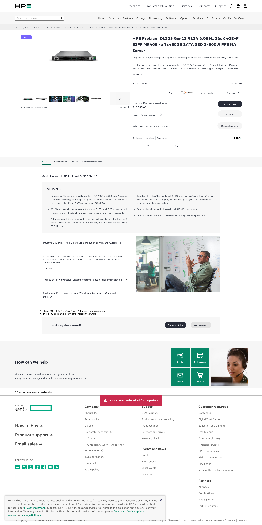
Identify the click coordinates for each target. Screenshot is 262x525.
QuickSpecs (137, 137)
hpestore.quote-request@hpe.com (69, 378)
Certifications (206, 493)
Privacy (140, 520)
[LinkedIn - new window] (17, 467)
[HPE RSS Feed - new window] (56, 467)
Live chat (180, 362)
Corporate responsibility (98, 431)
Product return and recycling (158, 419)
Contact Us (204, 412)
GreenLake (133, 6)
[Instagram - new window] (30, 467)
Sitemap (242, 520)
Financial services (208, 444)
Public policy (92, 469)
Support (220, 6)
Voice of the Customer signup (215, 470)
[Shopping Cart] (231, 6)
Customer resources (213, 407)
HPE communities (208, 451)
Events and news (154, 449)
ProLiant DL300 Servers (55, 27)
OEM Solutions (150, 412)
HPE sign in (204, 463)
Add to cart (230, 104)
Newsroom (148, 474)
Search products (200, 325)
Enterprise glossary (209, 438)
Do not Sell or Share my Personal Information (212, 520)
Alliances (203, 486)
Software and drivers (154, 431)
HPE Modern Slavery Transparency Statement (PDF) (104, 447)
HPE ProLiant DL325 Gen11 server (149, 64)
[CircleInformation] (166, 103)
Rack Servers (40, 27)
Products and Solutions (161, 6)
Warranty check (151, 438)
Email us (180, 381)
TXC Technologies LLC (153, 102)
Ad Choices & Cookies (175, 520)
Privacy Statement (34, 507)
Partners (204, 480)
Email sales (26, 444)
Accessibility (92, 419)
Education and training (211, 425)
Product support (200, 362)
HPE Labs (90, 438)
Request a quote (229, 125)
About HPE (91, 412)
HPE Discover (149, 461)
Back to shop (19, 27)
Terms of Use (154, 520)
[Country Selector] (238, 6)
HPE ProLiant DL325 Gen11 (76, 27)
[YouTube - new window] (50, 467)
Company (203, 6)
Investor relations (95, 456)
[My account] (245, 6)
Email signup (205, 431)
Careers (89, 425)
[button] (161, 500)
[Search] (61, 18)
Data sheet (149, 137)
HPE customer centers (211, 457)
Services (186, 6)
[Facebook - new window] (43, 467)
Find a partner (206, 499)
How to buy (200, 381)
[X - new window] (24, 467)
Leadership (91, 463)
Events (145, 455)
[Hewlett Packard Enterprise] (23, 6)
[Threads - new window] (37, 467)
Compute (30, 27)
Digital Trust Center (209, 419)
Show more (138, 74)
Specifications (162, 137)
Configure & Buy (175, 324)
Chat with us (150, 145)
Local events (149, 467)
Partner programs (208, 505)
